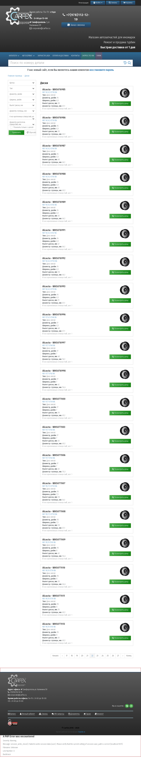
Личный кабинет (28, 714)
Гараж (99, 55)
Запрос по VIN (88, 55)
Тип (11, 88)
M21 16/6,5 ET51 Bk (49, 289)
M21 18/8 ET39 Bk (49, 570)
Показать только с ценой (23, 127)
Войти (98, 3)
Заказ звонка (77, 24)
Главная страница (15, 76)
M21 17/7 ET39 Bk (48, 402)
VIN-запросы (59, 714)
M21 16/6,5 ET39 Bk (49, 120)
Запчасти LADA (44, 55)
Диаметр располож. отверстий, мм (17, 123)
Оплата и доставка (60, 55)
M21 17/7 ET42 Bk (48, 373)
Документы (75, 714)
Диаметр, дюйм (16, 94)
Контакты (75, 55)
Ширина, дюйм (15, 100)
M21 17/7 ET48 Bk (48, 345)
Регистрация (83, 3)
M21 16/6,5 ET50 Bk (49, 261)
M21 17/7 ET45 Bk (48, 430)
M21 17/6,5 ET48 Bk (49, 317)
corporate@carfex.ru (41, 28)
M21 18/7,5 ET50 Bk (49, 486)
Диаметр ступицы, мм (18, 111)
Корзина (128, 3)
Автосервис (27, 55)
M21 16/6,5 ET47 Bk (49, 233)
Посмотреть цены (121, 103)
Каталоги (13, 55)
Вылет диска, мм (16, 105)
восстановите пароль (102, 69)
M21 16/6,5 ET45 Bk (49, 177)
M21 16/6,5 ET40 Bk (49, 148)
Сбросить (32, 132)
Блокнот (100, 714)
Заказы (114, 3)
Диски (27, 76)
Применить (16, 132)
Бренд (12, 83)
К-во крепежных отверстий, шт (22, 116)
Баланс (13, 714)
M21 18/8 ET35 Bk (49, 598)
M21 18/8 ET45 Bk (49, 542)
